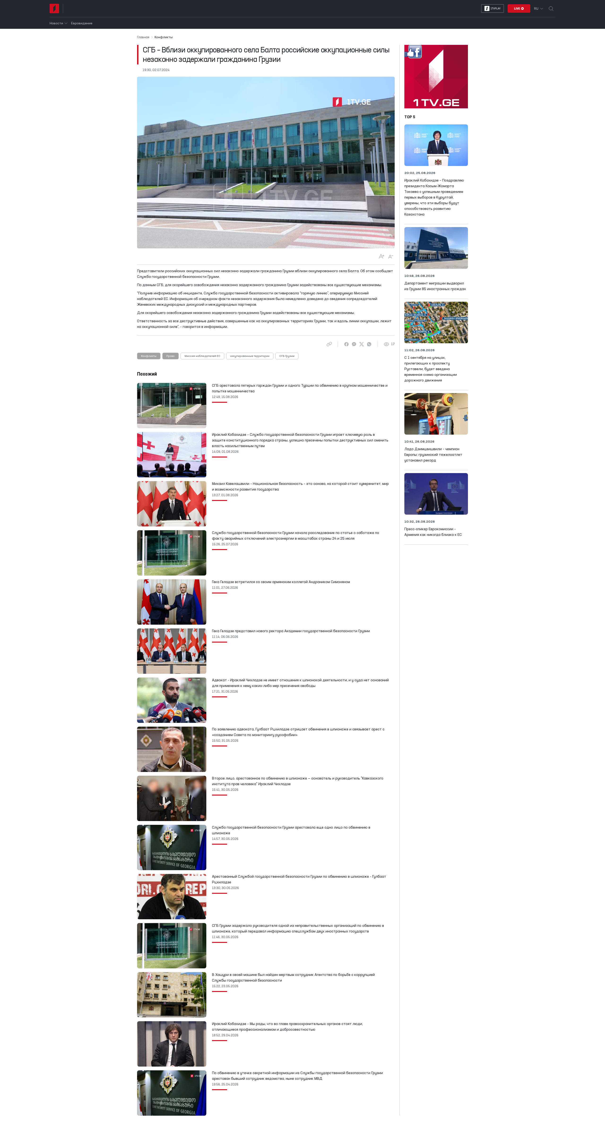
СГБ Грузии (286, 356)
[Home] (54, 8)
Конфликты (148, 356)
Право (170, 356)
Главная (143, 37)
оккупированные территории (249, 356)
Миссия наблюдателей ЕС (202, 356)
